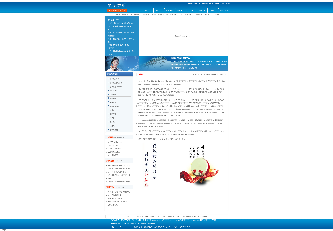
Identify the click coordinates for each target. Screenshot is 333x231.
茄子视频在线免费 (172, 15)
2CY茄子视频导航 (114, 149)
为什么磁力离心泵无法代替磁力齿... (121, 23)
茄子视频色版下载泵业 (208, 74)
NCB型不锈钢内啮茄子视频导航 (119, 192)
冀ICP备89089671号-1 (182, 227)
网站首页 (130, 216)
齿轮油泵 (146, 15)
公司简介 (221, 74)
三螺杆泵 (216, 15)
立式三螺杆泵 (113, 145)
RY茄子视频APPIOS (115, 142)
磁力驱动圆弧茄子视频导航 (117, 202)
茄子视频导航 (135, 15)
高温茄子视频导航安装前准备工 (119, 182)
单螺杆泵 (199, 15)
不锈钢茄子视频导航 (196, 103)
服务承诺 (171, 216)
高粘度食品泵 (113, 205)
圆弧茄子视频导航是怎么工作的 (119, 165)
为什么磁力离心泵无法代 (117, 172)
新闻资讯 (154, 216)
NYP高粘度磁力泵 (114, 195)
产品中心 (146, 216)
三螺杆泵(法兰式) (114, 152)
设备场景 (162, 216)
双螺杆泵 (207, 15)
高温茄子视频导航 (158, 15)
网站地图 (205, 216)
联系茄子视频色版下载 (192, 216)
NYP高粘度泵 (113, 155)
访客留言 (179, 216)
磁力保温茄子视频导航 (116, 198)
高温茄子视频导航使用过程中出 (119, 169)
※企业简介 (137, 216)
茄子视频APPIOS (187, 15)
